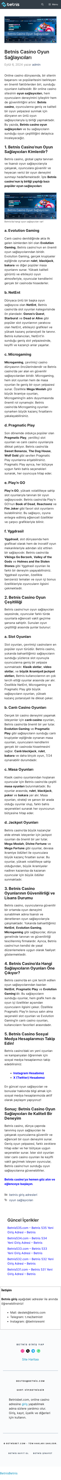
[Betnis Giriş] (12, 4)
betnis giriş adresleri (23, 1195)
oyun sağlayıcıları (21, 1200)
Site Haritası (30, 1359)
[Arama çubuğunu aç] (42, 4)
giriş (25, 1404)
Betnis (4, 1473)
